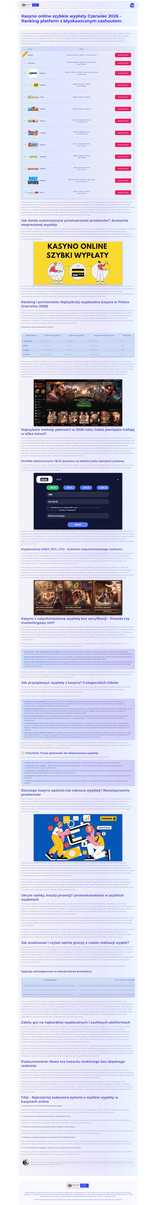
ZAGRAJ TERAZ (123, 55)
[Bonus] (132, 5)
